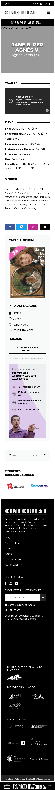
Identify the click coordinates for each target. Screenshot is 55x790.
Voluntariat (13, 559)
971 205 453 (12, 3)
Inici (8, 537)
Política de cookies (42, 779)
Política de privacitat (24, 779)
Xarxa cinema (13, 565)
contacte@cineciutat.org (21, 605)
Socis (8, 554)
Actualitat (11, 548)
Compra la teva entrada (27, 349)
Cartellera (12, 543)
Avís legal (9, 779)
